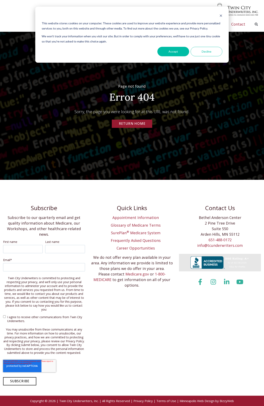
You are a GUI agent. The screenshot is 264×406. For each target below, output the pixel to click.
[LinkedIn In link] (226, 282)
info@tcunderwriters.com (220, 245)
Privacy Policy (143, 401)
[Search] (256, 24)
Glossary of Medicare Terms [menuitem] (136, 225)
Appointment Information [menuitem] (135, 217)
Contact (238, 24)
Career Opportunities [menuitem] (136, 248)
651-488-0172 (220, 239)
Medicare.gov (137, 274)
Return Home (132, 123)
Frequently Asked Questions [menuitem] (136, 240)
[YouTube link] (240, 282)
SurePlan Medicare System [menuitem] (135, 232)
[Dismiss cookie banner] (220, 15)
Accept (173, 51)
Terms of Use (166, 401)
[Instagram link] (213, 282)
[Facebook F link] (200, 282)
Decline (206, 51)
